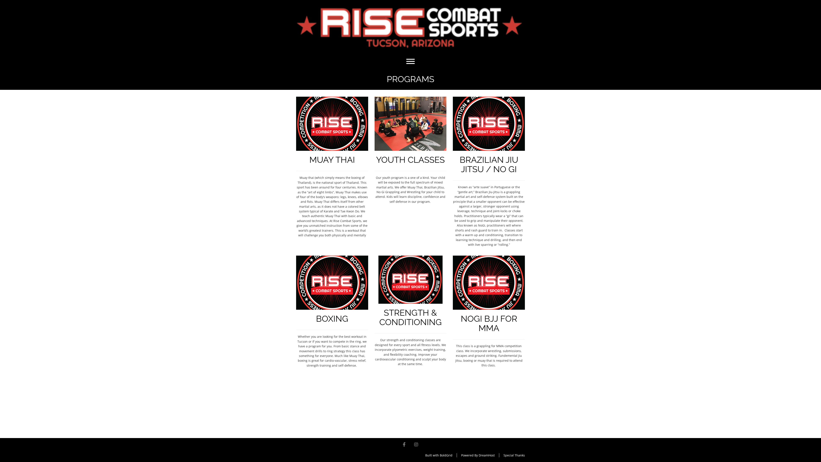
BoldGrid (446, 455)
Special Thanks (514, 455)
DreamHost (487, 455)
